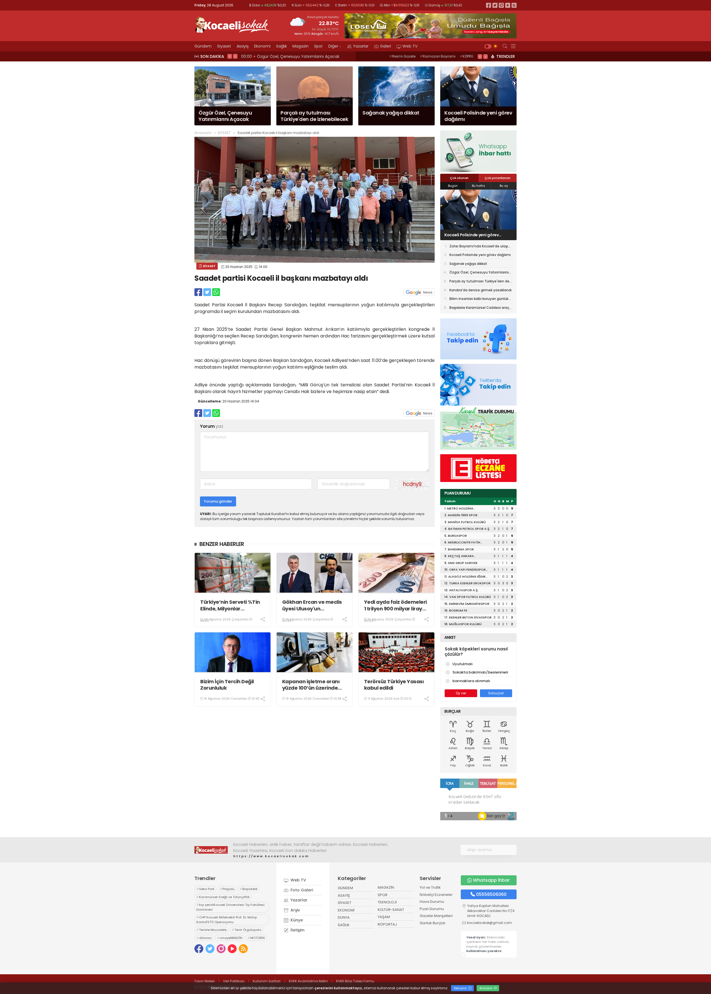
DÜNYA (344, 917)
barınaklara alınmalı (471, 681)
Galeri (385, 46)
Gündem (203, 46)
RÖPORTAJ (387, 924)
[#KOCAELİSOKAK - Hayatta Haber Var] (231, 24)
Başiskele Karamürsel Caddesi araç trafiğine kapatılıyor (479, 308)
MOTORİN (256, 938)
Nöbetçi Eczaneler (436, 894)
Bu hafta (478, 185)
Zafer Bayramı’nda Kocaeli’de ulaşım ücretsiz (480, 247)
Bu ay (504, 185)
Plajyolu (227, 889)
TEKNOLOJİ (387, 902)
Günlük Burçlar (432, 923)
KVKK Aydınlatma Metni (308, 981)
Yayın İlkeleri (204, 981)
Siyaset (224, 46)
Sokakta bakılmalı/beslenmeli (480, 672)
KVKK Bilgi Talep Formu (355, 981)
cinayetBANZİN (229, 938)
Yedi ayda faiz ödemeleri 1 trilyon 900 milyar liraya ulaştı (395, 605)
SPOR (382, 895)
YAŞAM (384, 917)
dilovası (204, 938)
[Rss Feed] (514, 5)
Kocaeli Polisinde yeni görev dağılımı (480, 254)
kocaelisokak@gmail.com (489, 922)
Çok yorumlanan (497, 178)
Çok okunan (459, 178)
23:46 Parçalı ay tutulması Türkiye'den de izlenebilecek (295, 56)
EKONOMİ (346, 910)
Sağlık (281, 46)
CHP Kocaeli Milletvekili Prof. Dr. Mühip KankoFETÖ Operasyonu (226, 919)
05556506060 (491, 894)
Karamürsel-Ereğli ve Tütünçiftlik (223, 897)
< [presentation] (230, 56)
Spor (318, 46)
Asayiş (243, 46)
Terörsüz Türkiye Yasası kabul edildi (394, 684)
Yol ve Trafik (430, 887)
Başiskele (248, 889)
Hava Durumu (432, 901)
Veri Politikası (233, 981)
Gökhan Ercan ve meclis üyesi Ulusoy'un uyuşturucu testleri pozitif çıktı (314, 605)
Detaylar (461, 988)
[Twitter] (494, 5)
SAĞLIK (344, 925)
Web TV (409, 46)
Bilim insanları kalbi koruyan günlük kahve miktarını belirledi (478, 299)
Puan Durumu (432, 908)
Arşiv (294, 910)
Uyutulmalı (462, 664)
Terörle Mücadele (211, 930)
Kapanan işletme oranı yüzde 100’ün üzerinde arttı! (311, 684)
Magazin (300, 46)
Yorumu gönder (218, 501)
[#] (211, 849)
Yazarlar (361, 46)
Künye (296, 920)
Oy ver (461, 693)
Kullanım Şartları (267, 981)
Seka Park (205, 889)
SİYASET (224, 132)
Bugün (453, 185)
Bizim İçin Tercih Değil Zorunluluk (227, 684)
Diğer (333, 46)
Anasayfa (202, 132)
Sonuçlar (496, 693)
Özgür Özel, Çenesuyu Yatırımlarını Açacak (479, 273)
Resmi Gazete (402, 56)
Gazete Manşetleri (436, 915)
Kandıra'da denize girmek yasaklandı (480, 290)
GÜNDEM (345, 888)
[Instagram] (501, 5)
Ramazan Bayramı (437, 56)
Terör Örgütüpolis (246, 930)
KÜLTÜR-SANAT (391, 909)
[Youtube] (507, 5)
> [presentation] (235, 56)
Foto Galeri (301, 890)
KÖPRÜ (466, 56)
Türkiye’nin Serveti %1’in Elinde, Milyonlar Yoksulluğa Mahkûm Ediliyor (230, 605)
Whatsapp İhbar (491, 880)
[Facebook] (488, 5)
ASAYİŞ (344, 895)
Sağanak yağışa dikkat (466, 234)
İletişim (296, 930)
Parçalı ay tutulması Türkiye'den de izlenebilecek (479, 282)
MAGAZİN (386, 887)
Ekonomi (262, 46)
